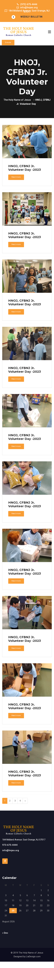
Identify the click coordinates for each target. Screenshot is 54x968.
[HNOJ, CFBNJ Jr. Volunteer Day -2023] (26, 142)
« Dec (5, 933)
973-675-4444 (10, 845)
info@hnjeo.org (10, 850)
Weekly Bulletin (31, 16)
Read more (16, 177)
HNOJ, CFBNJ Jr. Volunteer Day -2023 (24, 168)
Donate (8, 42)
